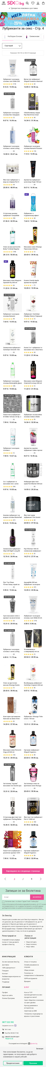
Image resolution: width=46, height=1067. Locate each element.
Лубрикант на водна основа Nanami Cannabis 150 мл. (11, 315)
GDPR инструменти (30, 978)
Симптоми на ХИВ (30, 1011)
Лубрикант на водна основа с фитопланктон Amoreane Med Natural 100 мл (11, 449)
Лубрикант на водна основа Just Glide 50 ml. (33, 617)
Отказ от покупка (30, 962)
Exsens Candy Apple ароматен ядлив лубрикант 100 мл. (31, 281)
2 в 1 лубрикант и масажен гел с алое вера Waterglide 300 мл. (12, 483)
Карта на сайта (7, 995)
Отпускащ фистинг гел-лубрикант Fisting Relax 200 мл (12, 818)
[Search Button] (27, 3)
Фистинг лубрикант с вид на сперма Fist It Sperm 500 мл (11, 181)
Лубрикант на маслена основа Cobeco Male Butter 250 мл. (33, 416)
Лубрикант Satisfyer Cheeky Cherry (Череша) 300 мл (33, 315)
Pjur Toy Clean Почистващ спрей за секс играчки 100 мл (11, 583)
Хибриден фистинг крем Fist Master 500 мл (33, 483)
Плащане (5, 971)
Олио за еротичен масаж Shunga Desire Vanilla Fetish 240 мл (11, 684)
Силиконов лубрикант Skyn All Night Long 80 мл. (12, 550)
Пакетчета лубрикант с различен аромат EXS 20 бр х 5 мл (12, 852)
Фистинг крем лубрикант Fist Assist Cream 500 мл (32, 516)
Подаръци (5, 982)
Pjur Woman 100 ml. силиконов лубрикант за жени (32, 550)
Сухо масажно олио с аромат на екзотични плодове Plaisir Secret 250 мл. (11, 617)
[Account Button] (38, 3)
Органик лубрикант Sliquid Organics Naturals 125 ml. (31, 852)
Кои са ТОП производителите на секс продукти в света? (33, 995)
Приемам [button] (33, 1063)
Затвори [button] (39, 1049)
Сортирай (9, 46)
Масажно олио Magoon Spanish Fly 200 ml (12, 281)
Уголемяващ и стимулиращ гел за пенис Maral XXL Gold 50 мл (33, 650)
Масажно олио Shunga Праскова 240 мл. (33, 248)
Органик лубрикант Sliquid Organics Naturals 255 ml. (31, 751)
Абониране (37, 897)
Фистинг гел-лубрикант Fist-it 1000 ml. (33, 818)
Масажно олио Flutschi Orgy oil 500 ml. (12, 751)
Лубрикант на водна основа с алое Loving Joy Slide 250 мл (11, 650)
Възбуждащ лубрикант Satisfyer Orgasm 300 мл (33, 684)
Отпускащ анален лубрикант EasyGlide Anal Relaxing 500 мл (11, 214)
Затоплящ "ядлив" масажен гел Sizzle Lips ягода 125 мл (12, 785)
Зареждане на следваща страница (23, 871)
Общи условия (29, 970)
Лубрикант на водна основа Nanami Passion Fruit (33, 147)
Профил (5, 992)
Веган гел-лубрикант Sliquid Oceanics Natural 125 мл (33, 80)
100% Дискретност (8, 968)
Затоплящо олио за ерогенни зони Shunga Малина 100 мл (32, 785)
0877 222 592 (8, 1022)
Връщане (27, 981)
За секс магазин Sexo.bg (10, 962)
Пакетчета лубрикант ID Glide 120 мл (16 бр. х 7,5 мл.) (12, 416)
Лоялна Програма (8, 998)
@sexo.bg (33, 1043)
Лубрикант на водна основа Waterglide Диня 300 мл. (12, 382)
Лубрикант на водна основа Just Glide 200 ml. (11, 80)
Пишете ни (9, 1038)
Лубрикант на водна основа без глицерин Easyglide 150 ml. (11, 114)
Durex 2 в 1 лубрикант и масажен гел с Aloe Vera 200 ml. (33, 349)
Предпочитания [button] (12, 1063)
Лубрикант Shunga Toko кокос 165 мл (33, 717)
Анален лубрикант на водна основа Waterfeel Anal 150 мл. (12, 516)
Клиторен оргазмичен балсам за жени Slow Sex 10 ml (11, 718)
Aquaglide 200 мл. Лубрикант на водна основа (32, 583)
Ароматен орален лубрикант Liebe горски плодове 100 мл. (33, 449)
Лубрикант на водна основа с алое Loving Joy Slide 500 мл (11, 147)
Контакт (5, 973)
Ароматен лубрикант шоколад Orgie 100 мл (32, 181)
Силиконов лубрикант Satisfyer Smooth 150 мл (12, 349)
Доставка (5, 965)
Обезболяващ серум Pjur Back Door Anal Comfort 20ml (32, 114)
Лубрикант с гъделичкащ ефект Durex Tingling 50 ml (31, 214)
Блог (26, 987)
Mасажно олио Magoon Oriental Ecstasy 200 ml (33, 382)
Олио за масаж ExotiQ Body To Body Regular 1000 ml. (11, 248)
